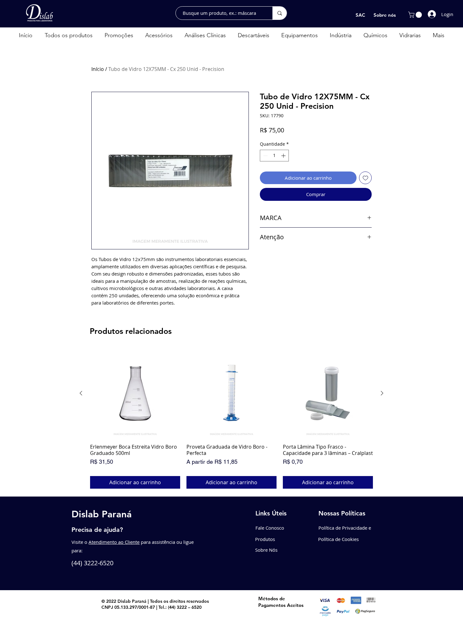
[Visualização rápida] (135, 393)
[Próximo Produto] (382, 393)
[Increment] (284, 155)
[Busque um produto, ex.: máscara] (279, 13)
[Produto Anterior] (81, 393)
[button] (415, 15)
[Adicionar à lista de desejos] (365, 178)
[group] (231, 418)
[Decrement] (265, 155)
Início (97, 69)
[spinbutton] (274, 155)
